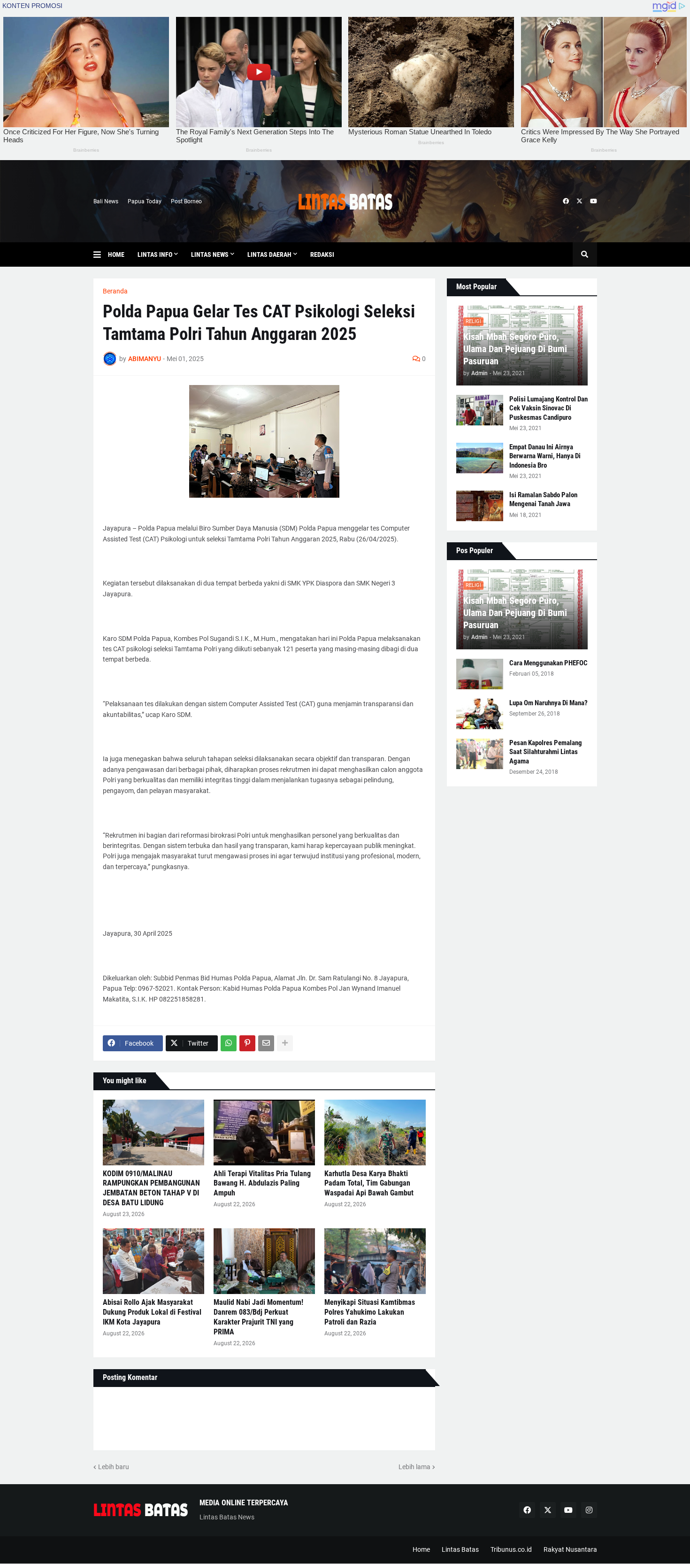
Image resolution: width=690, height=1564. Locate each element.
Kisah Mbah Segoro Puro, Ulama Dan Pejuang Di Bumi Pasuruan (515, 349)
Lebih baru (113, 1467)
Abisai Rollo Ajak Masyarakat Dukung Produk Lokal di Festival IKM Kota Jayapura (152, 1312)
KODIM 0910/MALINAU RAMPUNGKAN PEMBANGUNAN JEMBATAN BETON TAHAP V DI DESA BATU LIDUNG (151, 1188)
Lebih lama (414, 1467)
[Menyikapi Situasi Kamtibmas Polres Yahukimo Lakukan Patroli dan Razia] (375, 1261)
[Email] (266, 1043)
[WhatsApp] (229, 1043)
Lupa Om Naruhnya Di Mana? (548, 703)
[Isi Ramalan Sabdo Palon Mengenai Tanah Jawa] (479, 506)
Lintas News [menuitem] (210, 254)
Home (421, 1549)
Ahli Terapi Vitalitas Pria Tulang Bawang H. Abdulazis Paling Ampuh (262, 1183)
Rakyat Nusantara (570, 1549)
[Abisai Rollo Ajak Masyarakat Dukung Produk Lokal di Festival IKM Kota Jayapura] (153, 1261)
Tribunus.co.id (511, 1549)
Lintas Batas (460, 1549)
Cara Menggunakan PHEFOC (548, 663)
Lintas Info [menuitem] (155, 254)
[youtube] (593, 201)
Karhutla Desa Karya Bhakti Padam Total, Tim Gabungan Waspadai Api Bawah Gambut (369, 1183)
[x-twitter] (579, 201)
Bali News (105, 201)
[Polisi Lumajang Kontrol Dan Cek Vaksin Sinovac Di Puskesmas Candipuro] (479, 410)
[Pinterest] (247, 1043)
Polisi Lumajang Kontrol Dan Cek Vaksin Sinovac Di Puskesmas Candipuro (548, 408)
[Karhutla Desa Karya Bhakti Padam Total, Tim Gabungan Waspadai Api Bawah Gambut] (375, 1132)
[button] (100, 254)
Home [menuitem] (116, 254)
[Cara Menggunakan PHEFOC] (479, 674)
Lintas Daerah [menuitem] (269, 254)
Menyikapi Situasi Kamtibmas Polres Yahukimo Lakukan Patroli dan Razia (369, 1312)
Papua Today (144, 201)
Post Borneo (186, 201)
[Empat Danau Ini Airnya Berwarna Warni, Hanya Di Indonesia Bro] (479, 458)
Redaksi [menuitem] (322, 254)
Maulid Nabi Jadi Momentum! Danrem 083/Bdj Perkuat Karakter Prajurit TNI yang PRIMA (258, 1317)
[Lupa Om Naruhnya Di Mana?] (479, 714)
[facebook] (566, 201)
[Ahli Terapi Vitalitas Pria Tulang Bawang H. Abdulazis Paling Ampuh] (264, 1132)
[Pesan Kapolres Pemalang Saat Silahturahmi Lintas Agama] (479, 754)
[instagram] (589, 1510)
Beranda (115, 291)
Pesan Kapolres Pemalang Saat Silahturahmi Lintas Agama (545, 752)
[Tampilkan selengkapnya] (285, 1043)
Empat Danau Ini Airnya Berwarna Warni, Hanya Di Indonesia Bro (545, 456)
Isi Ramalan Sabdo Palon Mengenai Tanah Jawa (543, 499)
